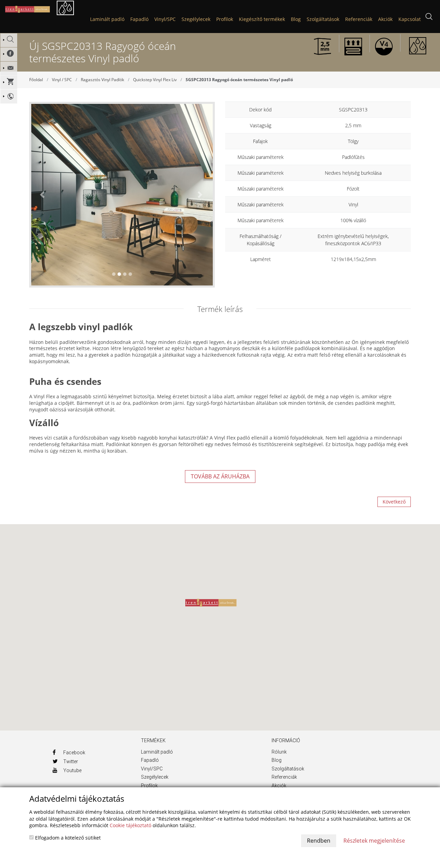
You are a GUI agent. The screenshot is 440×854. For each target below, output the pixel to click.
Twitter (70, 761)
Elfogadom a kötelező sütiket (67, 837)
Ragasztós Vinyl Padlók (102, 80)
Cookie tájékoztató (130, 825)
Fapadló (139, 19)
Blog (277, 760)
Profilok (224, 19)
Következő (394, 501)
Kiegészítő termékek (262, 19)
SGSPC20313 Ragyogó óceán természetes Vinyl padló (239, 80)
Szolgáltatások (288, 768)
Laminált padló (107, 19)
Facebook (73, 752)
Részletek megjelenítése (374, 840)
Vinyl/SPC (165, 19)
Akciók (279, 785)
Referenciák (284, 777)
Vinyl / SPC (62, 80)
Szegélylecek (196, 19)
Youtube (71, 770)
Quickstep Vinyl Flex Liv (155, 80)
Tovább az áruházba (220, 476)
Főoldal (36, 80)
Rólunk (279, 752)
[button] (43, 195)
